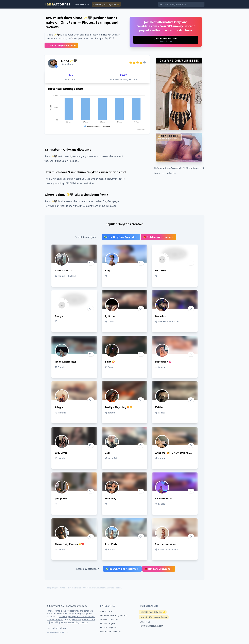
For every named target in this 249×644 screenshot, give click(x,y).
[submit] (165, 40)
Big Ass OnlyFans (108, 623)
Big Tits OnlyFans (108, 627)
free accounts (88, 619)
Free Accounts (107, 611)
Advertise (171, 173)
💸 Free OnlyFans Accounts (119, 237)
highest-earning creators (76, 622)
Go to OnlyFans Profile (63, 45)
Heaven (112, 205)
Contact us (159, 173)
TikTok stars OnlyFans (110, 631)
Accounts (57, 4)
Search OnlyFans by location (113, 615)
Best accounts (82, 4)
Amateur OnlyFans (109, 619)
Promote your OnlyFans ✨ (106, 4)
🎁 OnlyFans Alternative (157, 237)
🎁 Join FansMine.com (157, 568)
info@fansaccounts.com (151, 625)
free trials (76, 619)
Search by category (85, 237)
